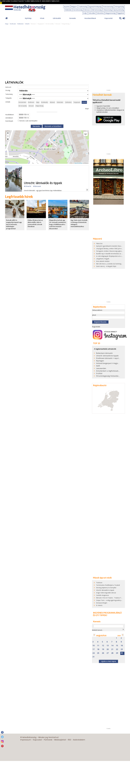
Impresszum (25, 740)
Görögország (119, 7)
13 (108, 646)
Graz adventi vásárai (102, 261)
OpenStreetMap (78, 163)
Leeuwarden (101, 368)
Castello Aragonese (102, 595)
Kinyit (87, 109)
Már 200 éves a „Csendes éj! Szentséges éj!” (110, 264)
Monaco (87, 10)
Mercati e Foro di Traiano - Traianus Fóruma (110, 598)
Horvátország (78, 10)
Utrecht (27, 24)
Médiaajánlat (60, 740)
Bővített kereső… (97, 630)
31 (94, 657)
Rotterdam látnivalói (104, 353)
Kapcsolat (109, 18)
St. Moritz (99, 605)
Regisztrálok (96, 327)
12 (103, 646)
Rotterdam (20, 24)
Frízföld (99, 373)
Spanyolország (119, 10)
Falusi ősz (99, 243)
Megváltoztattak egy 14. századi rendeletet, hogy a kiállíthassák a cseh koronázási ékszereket (57, 224)
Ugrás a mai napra (108, 661)
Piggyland (120, 13)
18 (98, 649)
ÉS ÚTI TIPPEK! (100, 615)
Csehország (83, 7)
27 (108, 653)
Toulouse (99, 583)
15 (117, 646)
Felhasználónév (97, 310)
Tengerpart (40, 24)
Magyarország (110, 13)
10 (94, 646)
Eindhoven (13, 24)
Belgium (74, 7)
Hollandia (68, 10)
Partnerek (48, 740)
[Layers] (85, 134)
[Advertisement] (108, 58)
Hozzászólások (90, 18)
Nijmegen (100, 361)
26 (103, 653)
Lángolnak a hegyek (102, 259)
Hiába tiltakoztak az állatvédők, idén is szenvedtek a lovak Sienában (35, 223)
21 (112, 649)
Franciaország (108, 7)
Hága (6, 24)
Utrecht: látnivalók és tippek (107, 356)
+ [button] (8, 133)
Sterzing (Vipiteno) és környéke (106, 588)
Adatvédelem (79, 740)
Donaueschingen (101, 603)
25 (98, 653)
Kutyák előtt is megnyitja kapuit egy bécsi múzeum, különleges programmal (14, 224)
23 (122, 649)
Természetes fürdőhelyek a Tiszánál (108, 585)
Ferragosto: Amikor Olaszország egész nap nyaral (112, 251)
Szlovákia (92, 13)
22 (117, 649)
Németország (97, 10)
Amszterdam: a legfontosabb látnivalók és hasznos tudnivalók (108, 371)
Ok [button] (1, 3)
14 (112, 646)
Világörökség (65, 24)
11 (98, 646)
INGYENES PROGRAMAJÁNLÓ (107, 612)
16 (122, 646)
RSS (69, 740)
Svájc (85, 13)
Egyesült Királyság (95, 7)
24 (94, 653)
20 (108, 649)
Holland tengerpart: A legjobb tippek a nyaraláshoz (108, 363)
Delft (98, 366)
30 (122, 653)
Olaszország (107, 10)
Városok (57, 24)
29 (117, 653)
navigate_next (123, 629)
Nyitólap (28, 18)
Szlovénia (100, 13)
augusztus (101, 635)
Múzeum (33, 24)
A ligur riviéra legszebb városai (106, 593)
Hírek (42, 18)
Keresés (72, 18)
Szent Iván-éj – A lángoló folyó (106, 266)
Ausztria (66, 7)
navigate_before (94, 635)
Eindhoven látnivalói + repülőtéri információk (108, 358)
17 (94, 649)
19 (103, 649)
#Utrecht (27, 186)
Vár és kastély (49, 24)
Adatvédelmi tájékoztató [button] (50, 1)
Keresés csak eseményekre (28, 121)
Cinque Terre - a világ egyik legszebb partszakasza (112, 600)
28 (112, 653)
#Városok (37, 186)
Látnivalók (57, 18)
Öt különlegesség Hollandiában (108, 376)
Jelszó (94, 315)
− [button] (8, 136)
